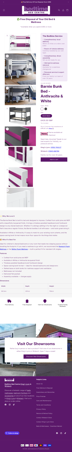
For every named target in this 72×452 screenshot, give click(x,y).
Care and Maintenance (43, 400)
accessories (9, 396)
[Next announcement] (68, 2)
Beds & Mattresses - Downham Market (49, 426)
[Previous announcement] (4, 2)
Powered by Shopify (43, 448)
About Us (39, 384)
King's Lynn (25, 384)
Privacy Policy (41, 409)
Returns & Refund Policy (44, 413)
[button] (4, 10)
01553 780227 (56, 147)
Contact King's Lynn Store (45, 422)
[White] (42, 109)
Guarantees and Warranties (45, 392)
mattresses (9, 393)
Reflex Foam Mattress (20, 249)
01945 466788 (53, 151)
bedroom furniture (20, 393)
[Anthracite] (45, 109)
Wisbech (8, 386)
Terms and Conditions (43, 405)
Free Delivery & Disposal (44, 388)
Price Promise (40, 396)
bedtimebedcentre (33, 448)
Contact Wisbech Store (44, 417)
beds (29, 390)
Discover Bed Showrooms (36, 356)
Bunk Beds (46, 116)
